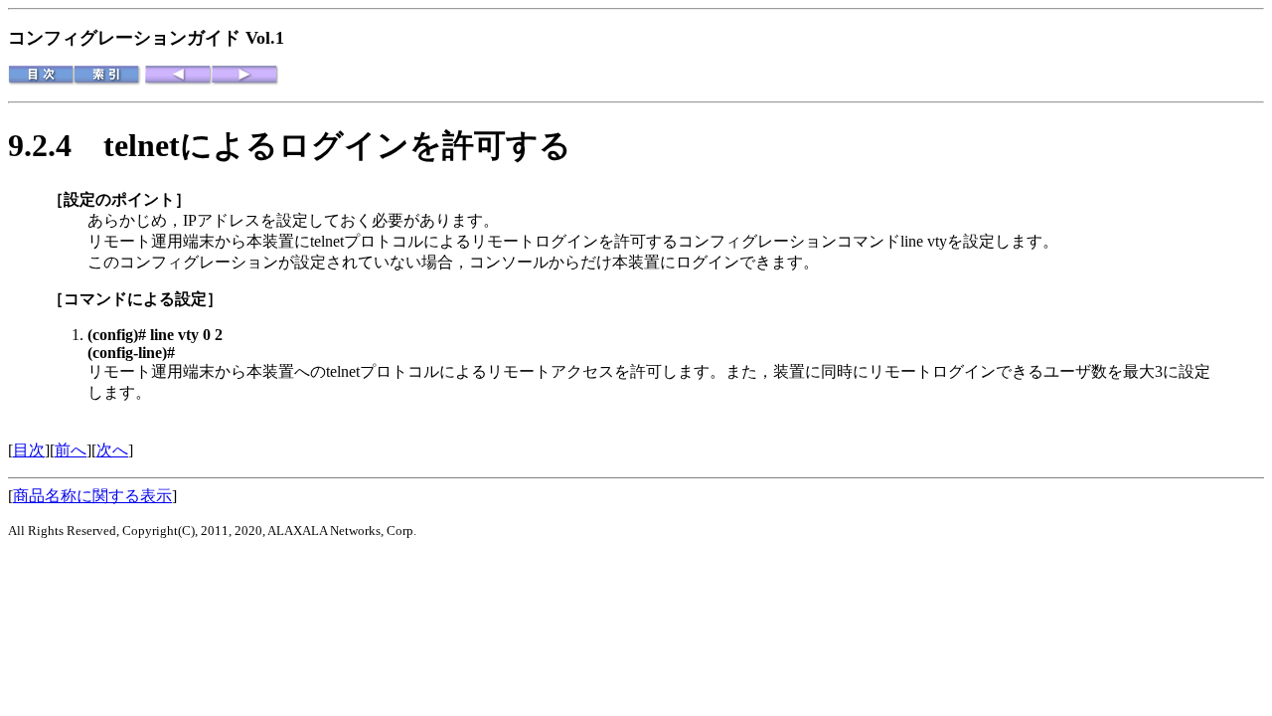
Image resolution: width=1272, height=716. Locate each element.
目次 (29, 450)
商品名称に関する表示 (92, 495)
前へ (70, 450)
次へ (112, 450)
